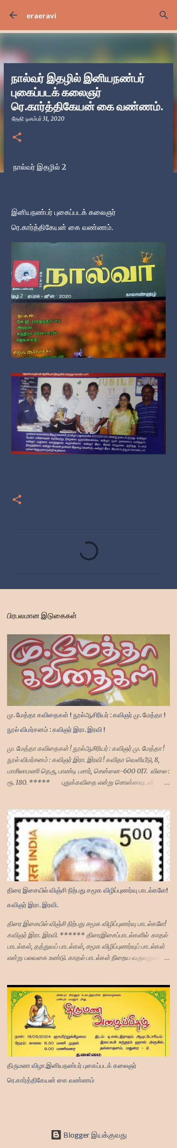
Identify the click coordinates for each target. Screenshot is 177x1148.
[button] (17, 137)
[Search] (163, 15)
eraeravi (41, 15)
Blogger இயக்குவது (94, 1134)
